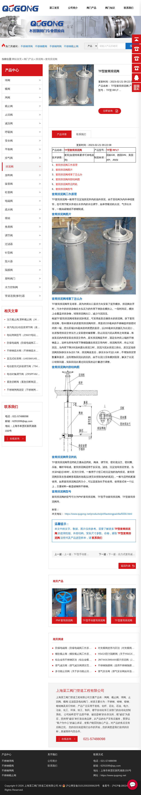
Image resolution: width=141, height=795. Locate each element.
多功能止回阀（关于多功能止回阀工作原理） (72, 671)
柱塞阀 (9, 192)
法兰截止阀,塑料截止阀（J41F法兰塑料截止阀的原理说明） (22, 319)
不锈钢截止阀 (71, 46)
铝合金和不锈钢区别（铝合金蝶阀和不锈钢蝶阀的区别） (72, 659)
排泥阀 (9, 166)
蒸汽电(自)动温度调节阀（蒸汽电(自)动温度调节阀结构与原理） (22, 327)
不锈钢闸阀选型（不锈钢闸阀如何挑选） (22, 389)
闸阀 (7, 97)
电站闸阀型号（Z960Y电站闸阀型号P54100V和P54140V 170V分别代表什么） (22, 334)
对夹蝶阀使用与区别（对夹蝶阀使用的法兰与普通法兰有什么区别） (115, 647)
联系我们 (128, 8)
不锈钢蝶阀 (41, 46)
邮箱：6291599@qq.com (107, 765)
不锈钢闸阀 (56, 46)
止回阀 (9, 114)
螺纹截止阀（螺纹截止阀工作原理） (72, 653)
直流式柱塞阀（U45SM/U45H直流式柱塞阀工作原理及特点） (22, 358)
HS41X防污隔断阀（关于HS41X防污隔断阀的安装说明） (115, 653)
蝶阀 (7, 88)
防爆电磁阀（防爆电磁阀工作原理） (22, 342)
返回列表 (126, 565)
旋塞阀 (9, 183)
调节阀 (9, 235)
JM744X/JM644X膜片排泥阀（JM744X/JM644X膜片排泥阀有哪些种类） (115, 659)
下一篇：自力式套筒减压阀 (123, 554)
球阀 (7, 80)
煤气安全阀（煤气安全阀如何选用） (115, 671)
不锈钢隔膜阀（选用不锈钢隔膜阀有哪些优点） (115, 665)
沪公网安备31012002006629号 (83, 785)
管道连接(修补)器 (15, 295)
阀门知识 (110, 8)
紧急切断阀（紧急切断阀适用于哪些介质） (22, 381)
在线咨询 (15, 438)
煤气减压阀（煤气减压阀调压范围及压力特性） (72, 665)
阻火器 (9, 261)
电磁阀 (9, 200)
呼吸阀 (9, 131)
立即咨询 (108, 111)
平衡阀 (9, 149)
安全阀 (9, 140)
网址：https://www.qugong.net (109, 775)
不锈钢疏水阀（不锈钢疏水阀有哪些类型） (22, 350)
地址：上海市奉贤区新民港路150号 (112, 770)
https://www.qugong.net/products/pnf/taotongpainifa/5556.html (98, 513)
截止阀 (9, 106)
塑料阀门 (10, 278)
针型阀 (9, 252)
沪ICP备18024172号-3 (124, 785)
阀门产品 (91, 8)
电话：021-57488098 (105, 760)
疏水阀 (9, 209)
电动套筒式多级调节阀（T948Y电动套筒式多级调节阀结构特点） (22, 366)
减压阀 (9, 123)
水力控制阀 (11, 287)
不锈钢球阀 (27, 46)
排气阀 (9, 157)
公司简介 (73, 8)
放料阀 (9, 175)
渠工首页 (54, 8)
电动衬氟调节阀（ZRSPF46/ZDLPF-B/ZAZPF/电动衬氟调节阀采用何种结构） (22, 373)
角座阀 (9, 226)
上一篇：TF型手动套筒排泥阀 (80, 554)
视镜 (7, 218)
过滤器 (9, 244)
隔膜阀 (9, 269)
